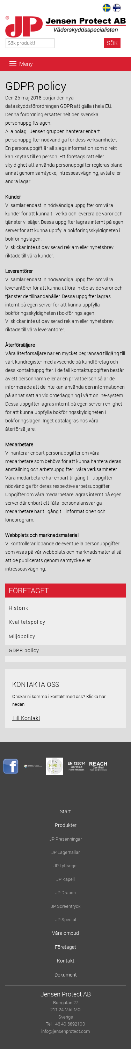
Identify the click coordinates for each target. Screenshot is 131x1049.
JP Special (65, 920)
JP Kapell (65, 879)
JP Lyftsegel (65, 866)
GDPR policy (24, 650)
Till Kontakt (26, 718)
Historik (18, 608)
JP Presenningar (65, 839)
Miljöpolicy (22, 636)
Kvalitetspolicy (27, 622)
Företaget (29, 590)
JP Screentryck (65, 906)
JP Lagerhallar (65, 852)
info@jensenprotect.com (65, 1031)
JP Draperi (65, 893)
